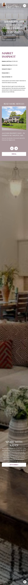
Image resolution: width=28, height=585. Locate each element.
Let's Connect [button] (14, 464)
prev (12, 148)
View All (14, 154)
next (16, 148)
